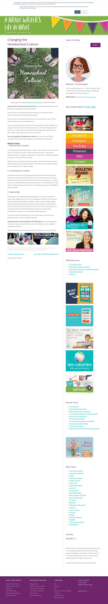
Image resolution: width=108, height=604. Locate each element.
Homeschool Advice (25, 248)
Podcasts (72, 274)
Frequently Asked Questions (13, 593)
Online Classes (34, 593)
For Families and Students (37, 591)
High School (73, 483)
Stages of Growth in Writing (37, 586)
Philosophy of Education (77, 505)
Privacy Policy (91, 97)
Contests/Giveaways (75, 478)
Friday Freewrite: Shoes (16, 254)
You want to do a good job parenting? (81, 421)
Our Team (72, 500)
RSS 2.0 (16, 250)
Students (72, 520)
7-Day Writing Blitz (75, 264)
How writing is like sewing (77, 409)
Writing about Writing (76, 522)
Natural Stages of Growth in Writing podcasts (84, 428)
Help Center (83, 591)
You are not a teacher (76, 426)
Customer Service (58, 595)
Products (72, 512)
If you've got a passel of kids (78, 424)
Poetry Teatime (74, 510)
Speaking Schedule (75, 517)
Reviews (71, 515)
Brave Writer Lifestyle (76, 473)
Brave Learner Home (76, 471)
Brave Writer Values (11, 591)
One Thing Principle (75, 498)
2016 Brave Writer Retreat (30, 102)
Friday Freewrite (74, 481)
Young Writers (74, 525)
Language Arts (74, 490)
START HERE (90, 107)
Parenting (72, 503)
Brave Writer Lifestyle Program (79, 267)
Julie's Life (72, 488)
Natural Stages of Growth (77, 495)
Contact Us (57, 593)
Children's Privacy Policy (85, 585)
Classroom (57, 586)
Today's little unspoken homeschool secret (83, 414)
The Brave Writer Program (37, 588)
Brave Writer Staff (58, 597)
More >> (86, 93)
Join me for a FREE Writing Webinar (45, 254)
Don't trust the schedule (77, 419)
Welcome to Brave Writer (12, 584)
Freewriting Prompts (76, 272)
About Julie (9, 588)
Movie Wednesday (75, 493)
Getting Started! (34, 584)
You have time (74, 406)
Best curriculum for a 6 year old (79, 411)
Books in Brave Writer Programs (62, 591)
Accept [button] (77, 12)
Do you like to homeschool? (78, 416)
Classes (71, 476)
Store (55, 588)
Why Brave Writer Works (12, 586)
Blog (55, 584)
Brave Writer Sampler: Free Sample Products (84, 269)
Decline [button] (84, 12)
